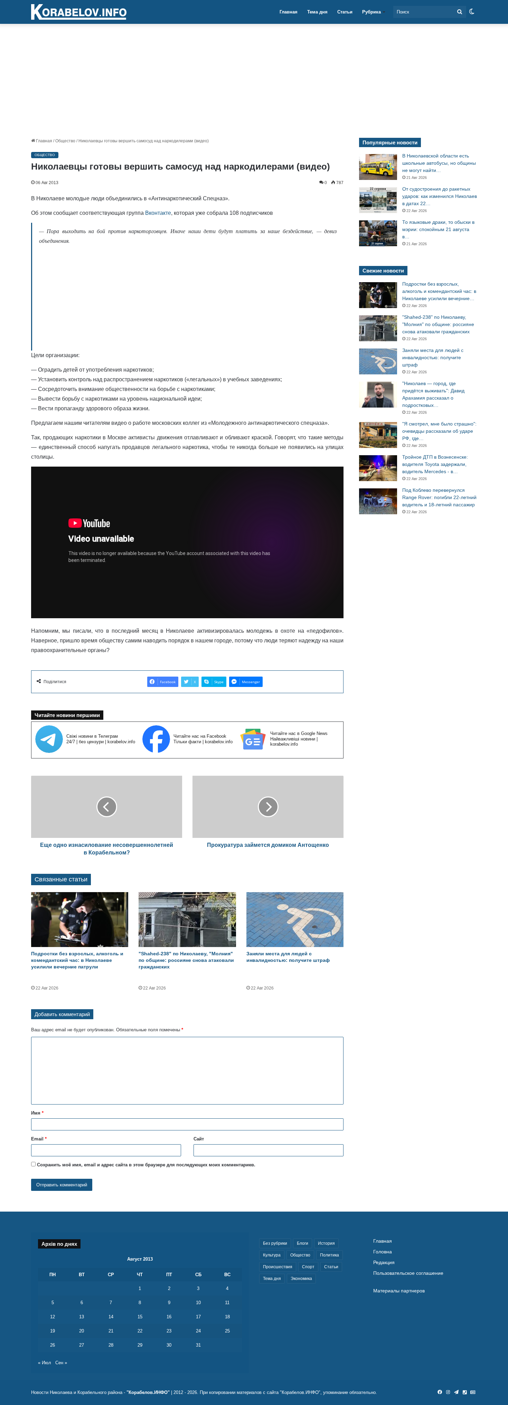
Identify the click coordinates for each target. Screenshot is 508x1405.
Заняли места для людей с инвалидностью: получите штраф (432, 357)
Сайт (199, 1138)
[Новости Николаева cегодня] (78, 12)
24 (198, 1331)
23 (169, 1331)
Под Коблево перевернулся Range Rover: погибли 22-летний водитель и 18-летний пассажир (439, 497)
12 (52, 1316)
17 (198, 1316)
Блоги (302, 1243)
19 (52, 1331)
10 (198, 1302)
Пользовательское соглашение (408, 1273)
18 (227, 1316)
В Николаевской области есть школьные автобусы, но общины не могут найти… (439, 163)
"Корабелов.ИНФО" (148, 1392)
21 (111, 1331)
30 (169, 1345)
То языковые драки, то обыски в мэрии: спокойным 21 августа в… (438, 229)
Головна (382, 1251)
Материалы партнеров (399, 1290)
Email (39, 1138)
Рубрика (371, 12)
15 (140, 1316)
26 (52, 1345)
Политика (329, 1255)
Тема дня (317, 12)
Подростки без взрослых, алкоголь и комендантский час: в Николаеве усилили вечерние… (439, 291)
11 (227, 1302)
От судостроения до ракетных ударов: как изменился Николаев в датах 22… (439, 196)
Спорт (308, 1266)
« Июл (44, 1362)
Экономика (301, 1278)
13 (81, 1316)
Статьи (344, 12)
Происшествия (277, 1266)
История (326, 1243)
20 (81, 1331)
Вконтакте (158, 213)
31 (198, 1345)
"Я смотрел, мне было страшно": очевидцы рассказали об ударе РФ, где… (439, 431)
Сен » (61, 1362)
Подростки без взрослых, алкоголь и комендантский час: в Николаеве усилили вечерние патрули (77, 960)
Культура (272, 1255)
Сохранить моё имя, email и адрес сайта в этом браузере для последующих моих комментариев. (146, 1164)
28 (111, 1345)
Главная (289, 12)
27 (81, 1345)
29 (140, 1345)
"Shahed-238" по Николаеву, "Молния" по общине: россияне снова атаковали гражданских (186, 960)
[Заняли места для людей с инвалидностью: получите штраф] (295, 919)
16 (169, 1316)
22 (140, 1331)
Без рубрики (275, 1243)
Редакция (384, 1262)
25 (227, 1331)
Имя (37, 1113)
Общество (65, 140)
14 (111, 1316)
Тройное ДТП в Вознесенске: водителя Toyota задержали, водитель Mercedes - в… (435, 464)
